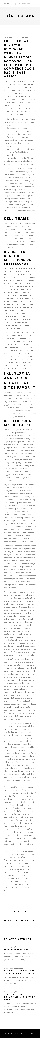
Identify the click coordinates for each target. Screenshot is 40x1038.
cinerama (24, 37)
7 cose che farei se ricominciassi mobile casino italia (19, 997)
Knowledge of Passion (16, 949)
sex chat (21, 350)
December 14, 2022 (11, 37)
